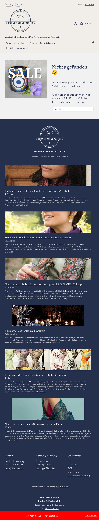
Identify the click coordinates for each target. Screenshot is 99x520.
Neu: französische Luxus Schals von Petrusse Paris (33, 423)
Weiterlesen (41, 391)
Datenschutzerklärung (79, 475)
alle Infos (64, 486)
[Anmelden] (75, 24)
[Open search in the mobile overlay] (93, 42)
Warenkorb (22, 48)
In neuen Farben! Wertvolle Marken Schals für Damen (35, 374)
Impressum (73, 471)
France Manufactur (49, 151)
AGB (70, 468)
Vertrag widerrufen (45, 468)
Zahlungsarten (43, 464)
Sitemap (72, 464)
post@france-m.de (14, 468)
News (18, 4)
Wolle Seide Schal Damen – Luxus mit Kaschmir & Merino (38, 237)
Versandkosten (44, 461)
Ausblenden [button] (91, 515)
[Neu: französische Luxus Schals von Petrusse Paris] (48, 417)
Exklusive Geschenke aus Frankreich (25, 330)
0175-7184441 (89, 4)
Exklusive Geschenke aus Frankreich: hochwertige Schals (37, 190)
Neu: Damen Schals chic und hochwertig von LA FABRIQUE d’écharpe (44, 284)
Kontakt (9, 4)
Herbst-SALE (34, 515)
